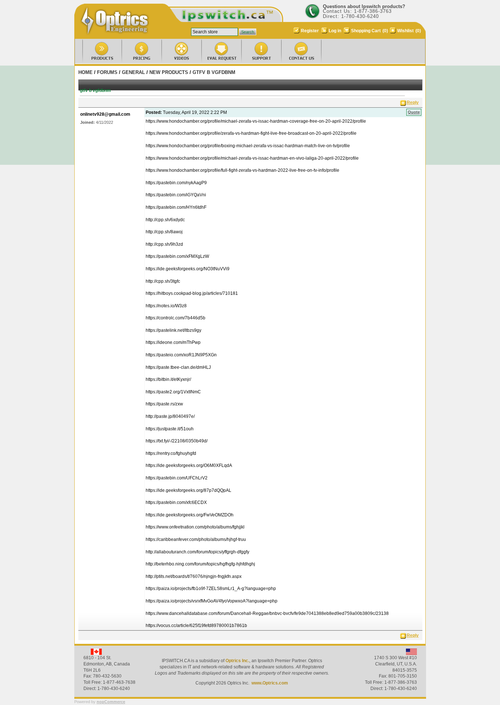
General (133, 72)
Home (85, 72)
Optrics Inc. (237, 660)
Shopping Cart (366, 30)
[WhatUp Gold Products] (95, 52)
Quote (414, 112)
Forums (107, 72)
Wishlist (405, 30)
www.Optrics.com (269, 683)
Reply (413, 102)
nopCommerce (111, 702)
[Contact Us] (294, 52)
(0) (385, 30)
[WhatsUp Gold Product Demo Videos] (175, 52)
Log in (335, 30)
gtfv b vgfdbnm (214, 72)
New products (168, 72)
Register (310, 30)
